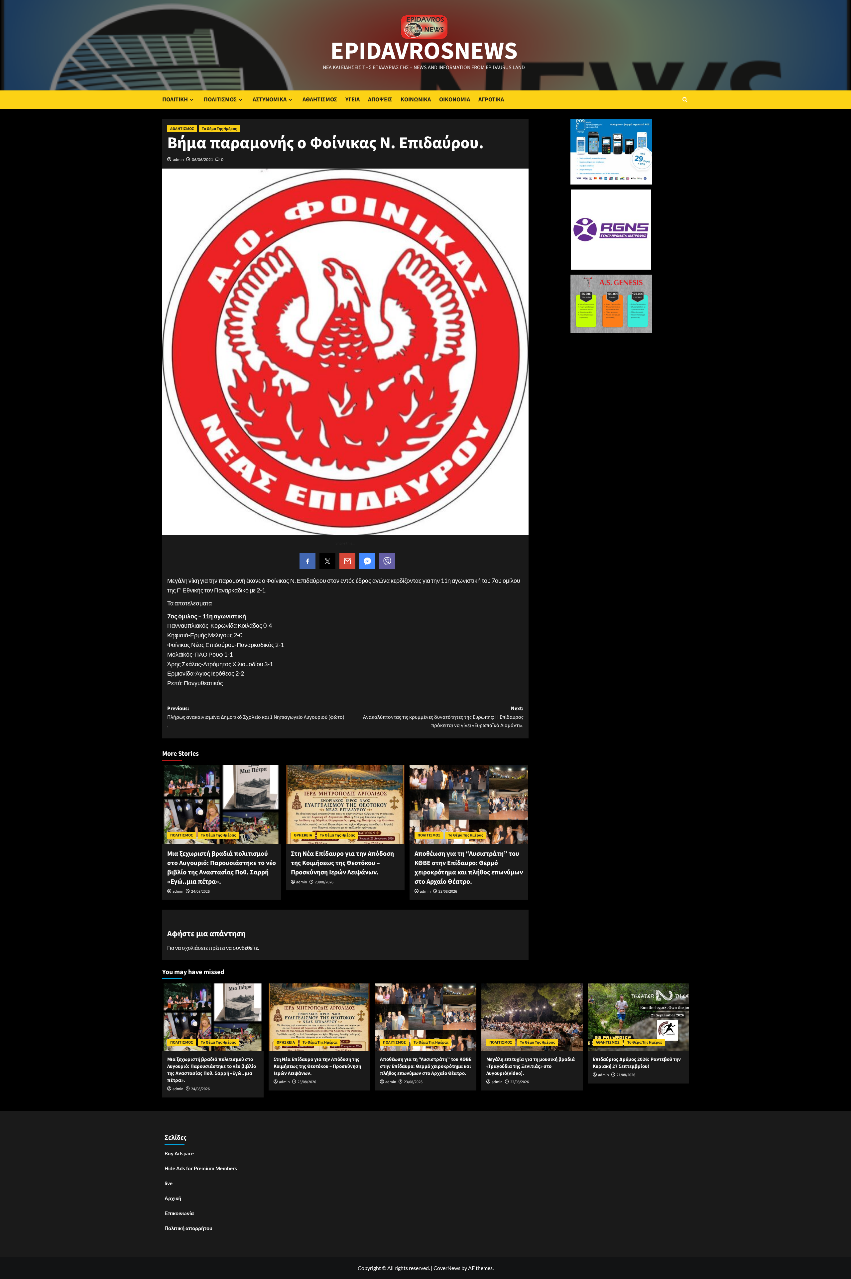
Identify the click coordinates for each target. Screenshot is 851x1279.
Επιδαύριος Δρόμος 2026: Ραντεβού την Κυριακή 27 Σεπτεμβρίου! (637, 1063)
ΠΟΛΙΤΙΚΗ (175, 99)
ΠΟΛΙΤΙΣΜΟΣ (220, 99)
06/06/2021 (202, 159)
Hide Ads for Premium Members (201, 1168)
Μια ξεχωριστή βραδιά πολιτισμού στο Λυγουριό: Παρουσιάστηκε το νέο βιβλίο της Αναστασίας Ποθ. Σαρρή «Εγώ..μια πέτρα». (221, 867)
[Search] (685, 99)
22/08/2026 (519, 1082)
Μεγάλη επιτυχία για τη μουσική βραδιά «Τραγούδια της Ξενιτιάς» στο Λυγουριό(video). (530, 1066)
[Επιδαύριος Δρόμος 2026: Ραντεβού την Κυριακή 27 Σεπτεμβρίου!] (638, 1017)
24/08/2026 (200, 891)
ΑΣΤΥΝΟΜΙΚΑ (270, 99)
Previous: (255, 717)
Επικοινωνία (179, 1213)
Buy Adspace (179, 1153)
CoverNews (446, 1268)
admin (178, 159)
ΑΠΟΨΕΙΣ (380, 99)
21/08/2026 (626, 1075)
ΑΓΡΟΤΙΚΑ (491, 99)
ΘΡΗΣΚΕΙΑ (303, 835)
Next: (443, 717)
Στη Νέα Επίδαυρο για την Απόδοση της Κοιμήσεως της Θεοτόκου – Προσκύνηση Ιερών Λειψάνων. (342, 863)
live (169, 1183)
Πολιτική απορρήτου (188, 1228)
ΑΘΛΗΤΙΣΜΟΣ (320, 99)
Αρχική (173, 1198)
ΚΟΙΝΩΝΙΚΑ (416, 99)
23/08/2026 (324, 882)
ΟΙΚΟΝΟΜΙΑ (454, 99)
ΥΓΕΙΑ (352, 99)
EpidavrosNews (424, 51)
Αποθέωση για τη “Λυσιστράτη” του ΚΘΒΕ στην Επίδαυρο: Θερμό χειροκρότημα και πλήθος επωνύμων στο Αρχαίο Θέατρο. (469, 867)
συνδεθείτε (245, 948)
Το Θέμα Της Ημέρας (219, 129)
